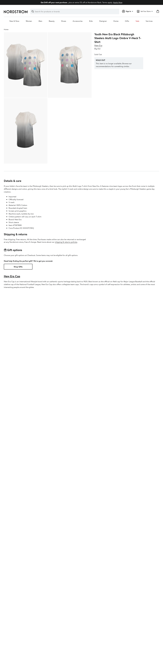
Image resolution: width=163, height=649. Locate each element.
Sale (137, 21)
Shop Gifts (18, 266)
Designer (103, 21)
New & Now (14, 21)
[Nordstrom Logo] (15, 11)
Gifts (127, 21)
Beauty (52, 21)
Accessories (78, 21)
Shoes (63, 21)
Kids (91, 21)
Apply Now (117, 2)
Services (149, 21)
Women (29, 21)
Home (115, 21)
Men (40, 21)
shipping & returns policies (66, 242)
